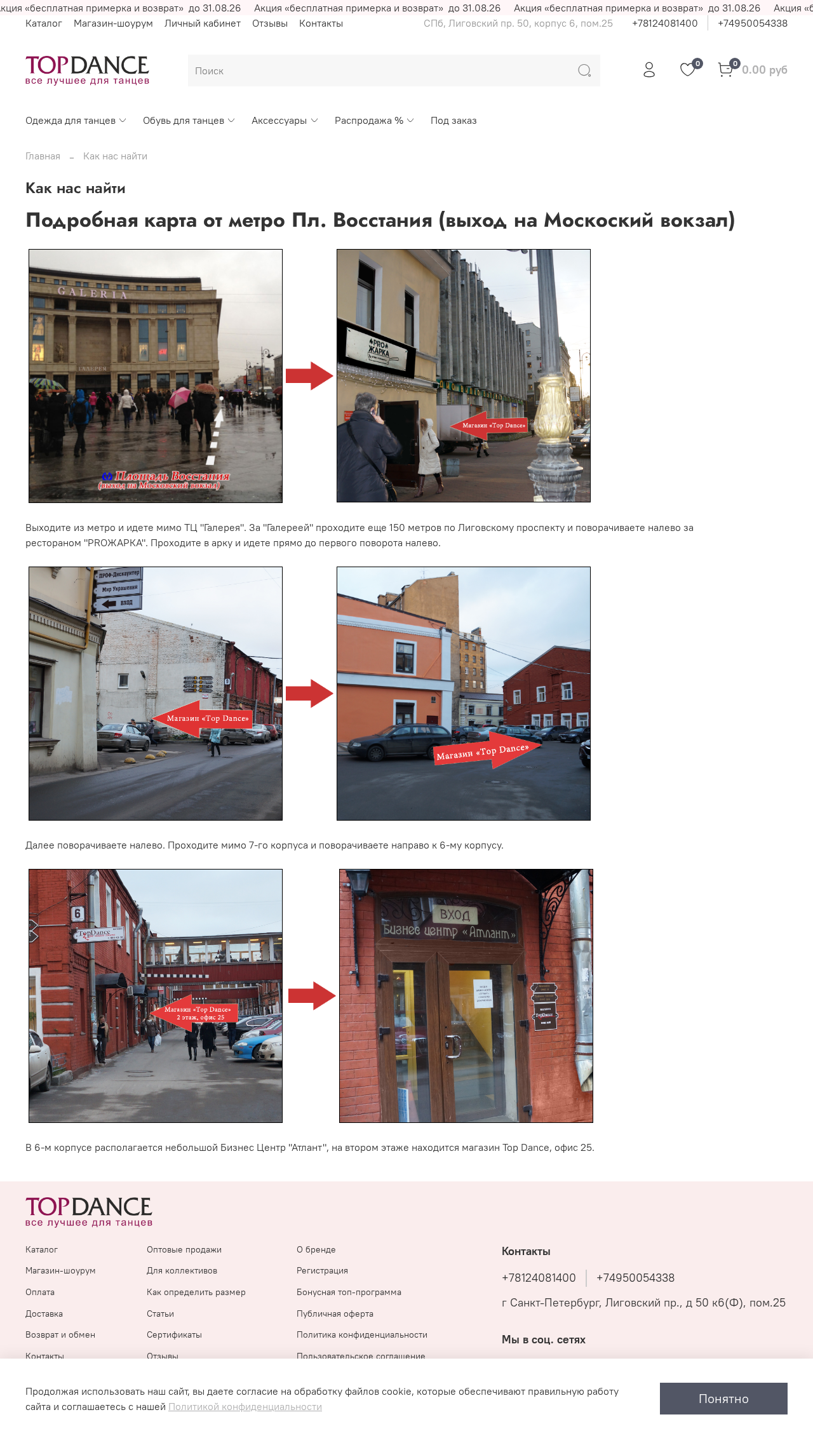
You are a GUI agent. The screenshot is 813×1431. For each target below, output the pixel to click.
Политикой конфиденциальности (245, 1406)
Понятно (724, 1398)
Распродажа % (369, 120)
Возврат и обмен (60, 1334)
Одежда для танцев (70, 120)
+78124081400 (665, 23)
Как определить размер (196, 1292)
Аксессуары (279, 120)
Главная (42, 155)
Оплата (40, 1292)
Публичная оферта (335, 1313)
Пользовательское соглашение (361, 1356)
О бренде (316, 1249)
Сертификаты (174, 1334)
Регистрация (322, 1270)
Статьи (160, 1313)
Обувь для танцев (183, 120)
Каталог (43, 23)
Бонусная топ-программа (349, 1292)
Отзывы (270, 23)
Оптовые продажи (184, 1249)
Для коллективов (182, 1270)
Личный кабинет (203, 23)
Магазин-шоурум (113, 23)
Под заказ (454, 120)
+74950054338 (753, 23)
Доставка (44, 1313)
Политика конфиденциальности (362, 1334)
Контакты (321, 23)
